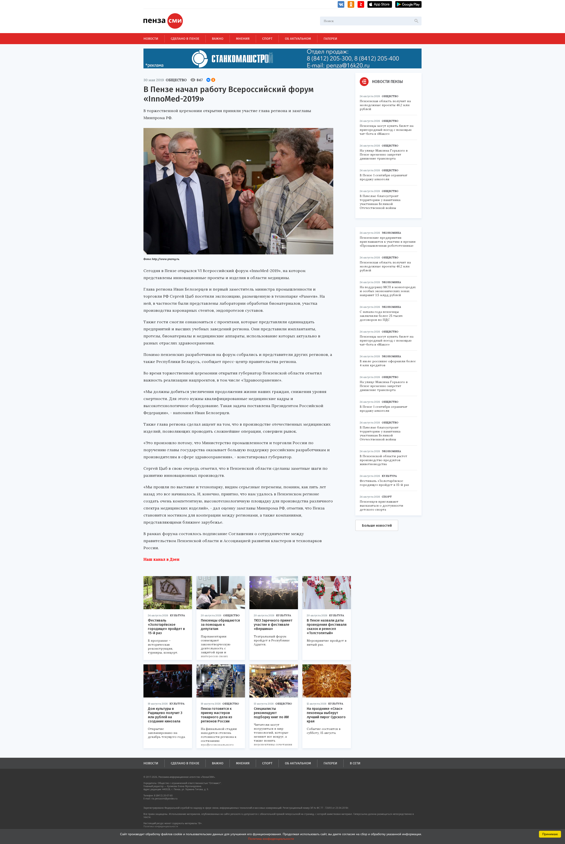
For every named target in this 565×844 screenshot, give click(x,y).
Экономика (391, 232)
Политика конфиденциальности (160, 826)
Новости (150, 39)
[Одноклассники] (213, 80)
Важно (217, 39)
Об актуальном (298, 39)
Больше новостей (377, 525)
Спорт (267, 39)
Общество (176, 80)
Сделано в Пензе (185, 39)
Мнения (243, 39)
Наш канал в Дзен (161, 559)
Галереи (330, 39)
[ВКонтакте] (208, 80)
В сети (355, 763)
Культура (177, 615)
